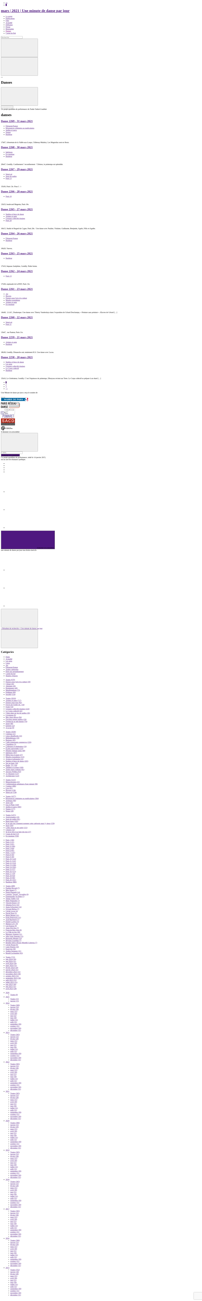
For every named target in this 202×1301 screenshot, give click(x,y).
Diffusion (9, 25)
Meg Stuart (11, 890)
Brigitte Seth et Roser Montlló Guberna (21, 943)
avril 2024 (11, 963)
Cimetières (11, 744)
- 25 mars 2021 (17, 253)
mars (13, 1011)
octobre (14, 1026)
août (13, 1022)
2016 (7, 1238)
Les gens (9, 364)
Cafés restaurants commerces (18, 742)
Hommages (12, 688)
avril (13, 1014)
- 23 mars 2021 (17, 288)
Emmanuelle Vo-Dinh (15, 896)
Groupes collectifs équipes (15, 218)
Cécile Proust (12, 945)
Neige (10, 811)
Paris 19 (10, 878)
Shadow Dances (12, 676)
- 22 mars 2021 (17, 317)
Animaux (11, 801)
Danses (8, 31)
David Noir (11, 913)
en (6, 3)
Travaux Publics (13, 772)
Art (7, 294)
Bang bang (12, 821)
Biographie (10, 29)
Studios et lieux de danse (15, 214)
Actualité (9, 23)
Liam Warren (12, 947)
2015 (7, 1268)
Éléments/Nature (12, 126)
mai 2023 (11, 987)
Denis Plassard (13, 892)
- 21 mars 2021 (17, 337)
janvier (14, 1001)
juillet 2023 (11, 982)
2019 (7, 1150)
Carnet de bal (10, 674)
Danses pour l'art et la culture (16, 298)
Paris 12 (11, 863)
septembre (15, 1024)
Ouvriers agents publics (16, 719)
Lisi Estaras (11, 926)
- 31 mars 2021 (17, 121)
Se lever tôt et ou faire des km (18, 832)
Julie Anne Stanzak (14, 936)
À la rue (10, 728)
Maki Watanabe (13, 901)
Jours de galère (11, 176)
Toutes (10, 680)
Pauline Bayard (13, 888)
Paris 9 (10, 857)
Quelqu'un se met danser (16, 721)
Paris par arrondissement (15, 672)
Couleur (11, 786)
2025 (7, 997)
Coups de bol (12, 834)
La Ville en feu (13, 932)
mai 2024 (11, 961)
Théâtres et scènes (14, 767)
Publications (10, 18)
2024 (7, 1003)
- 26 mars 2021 (17, 233)
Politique (11, 692)
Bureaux (10, 740)
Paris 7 (10, 853)
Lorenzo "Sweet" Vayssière (17, 894)
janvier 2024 (12, 970)
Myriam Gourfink (13, 941)
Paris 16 (11, 872)
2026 (7, 993)
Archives (9, 470)
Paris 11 (8, 324)
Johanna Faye (12, 905)
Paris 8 (10, 855)
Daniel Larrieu (12, 922)
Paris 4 (10, 846)
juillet (14, 1020)
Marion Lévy (12, 924)
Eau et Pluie (12, 805)
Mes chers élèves (14, 717)
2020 (7, 1121)
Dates (8, 657)
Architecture (12, 776)
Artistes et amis (11, 216)
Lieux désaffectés (14, 736)
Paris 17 (10, 874)
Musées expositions (13, 300)
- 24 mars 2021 (17, 271)
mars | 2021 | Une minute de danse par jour (35, 11)
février (14, 1009)
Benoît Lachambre (14, 953)
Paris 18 (10, 876)
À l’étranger (12, 774)
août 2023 (11, 980)
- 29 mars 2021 (17, 169)
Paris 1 (10, 840)
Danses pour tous (14, 703)
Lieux (8, 663)
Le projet (9, 16)
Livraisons (11, 715)
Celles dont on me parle (16, 828)
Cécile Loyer (12, 911)
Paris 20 (9, 221)
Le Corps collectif (12, 368)
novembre (15, 1028)
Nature (8, 132)
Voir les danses (7, 107)
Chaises (10, 830)
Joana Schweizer (14, 907)
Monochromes (13, 782)
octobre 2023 (12, 976)
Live (9, 788)
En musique (10, 154)
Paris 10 (9, 196)
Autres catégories (12, 669)
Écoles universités (14, 749)
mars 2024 (11, 966)
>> (7, 389)
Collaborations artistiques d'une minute (22, 784)
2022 (7, 1062)
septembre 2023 (13, 978)
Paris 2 (10, 842)
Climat (10, 684)
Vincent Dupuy (13, 903)
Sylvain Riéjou (12, 909)
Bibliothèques (12, 738)
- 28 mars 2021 (17, 191)
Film (7, 21)
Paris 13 (9, 178)
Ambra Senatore (13, 951)
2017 (7, 1209)
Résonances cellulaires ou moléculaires (20, 128)
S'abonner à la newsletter (10, 455)
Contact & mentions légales (16, 472)
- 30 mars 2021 (17, 147)
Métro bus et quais (14, 755)
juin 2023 (11, 984)
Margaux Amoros (14, 934)
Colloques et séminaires (16, 746)
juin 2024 (11, 959)
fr (6, 5)
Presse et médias (12, 468)
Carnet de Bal (11, 33)
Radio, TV (11, 765)
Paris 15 (10, 869)
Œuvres (8, 296)
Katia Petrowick (13, 917)
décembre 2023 (13, 972)
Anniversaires (12, 817)
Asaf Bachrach (12, 920)
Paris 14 (11, 867)
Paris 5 (10, 848)
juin (13, 1018)
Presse (8, 27)
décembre (15, 1030)
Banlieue (9, 134)
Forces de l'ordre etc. (15, 705)
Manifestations (13, 690)
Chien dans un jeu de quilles (18, 713)
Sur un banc (12, 763)
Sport (9, 724)
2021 (7, 1091)
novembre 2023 (13, 974)
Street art (9, 174)
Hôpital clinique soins (15, 751)
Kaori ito (11, 949)
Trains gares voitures (15, 770)
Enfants (10, 726)
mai (13, 1016)
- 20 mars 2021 (17, 357)
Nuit (9, 826)
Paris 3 (10, 844)
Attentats (11, 686)
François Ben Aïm (14, 930)
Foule (9, 707)
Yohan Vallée (12, 899)
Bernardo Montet (14, 938)
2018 (7, 1179)
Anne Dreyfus (12, 928)
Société (10, 694)
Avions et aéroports (14, 759)
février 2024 (12, 968)
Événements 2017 (12, 466)
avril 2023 (11, 989)
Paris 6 (10, 851)
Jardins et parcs (11, 130)
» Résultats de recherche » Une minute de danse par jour (21, 628)
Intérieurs (9, 152)
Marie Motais (12, 915)
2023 (7, 1032)
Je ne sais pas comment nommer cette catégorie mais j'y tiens (30, 823)
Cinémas (11, 734)
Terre (9, 803)
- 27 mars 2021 (17, 209)
